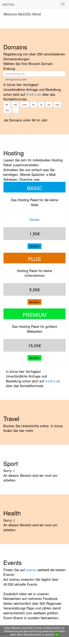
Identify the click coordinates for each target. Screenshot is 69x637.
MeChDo (8, 4)
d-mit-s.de (33, 94)
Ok (57, 634)
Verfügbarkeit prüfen (16, 79)
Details (34, 219)
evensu (31, 569)
